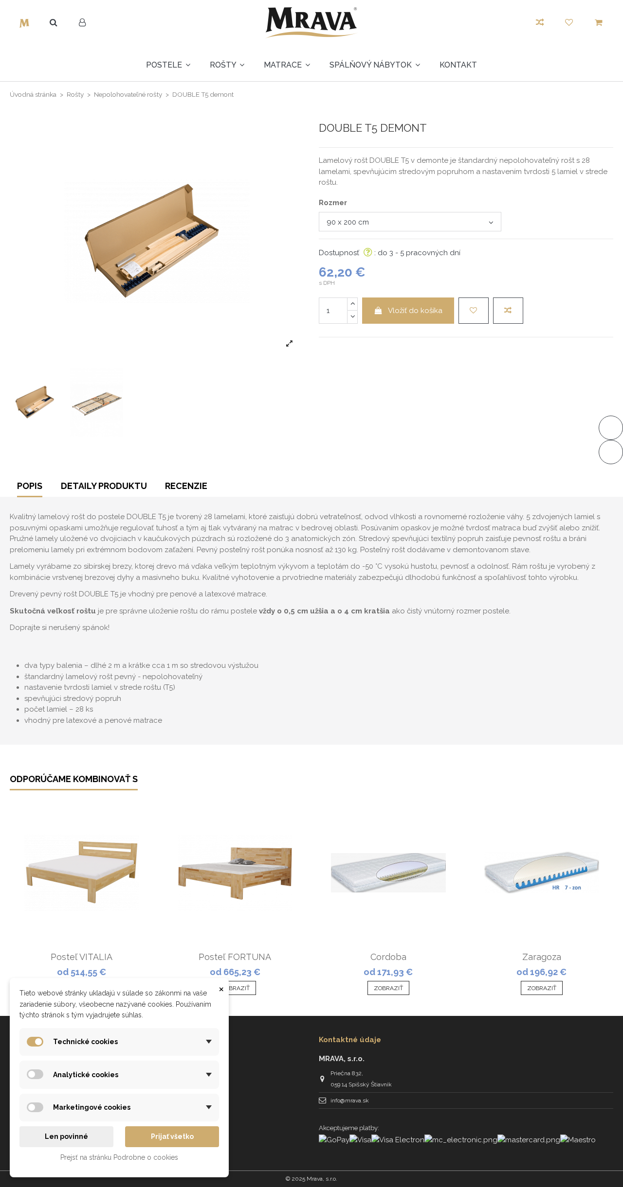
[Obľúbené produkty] (569, 23)
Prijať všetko (172, 1136)
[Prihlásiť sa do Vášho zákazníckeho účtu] (82, 23)
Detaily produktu (104, 486)
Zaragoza (541, 957)
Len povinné (66, 1136)
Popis (29, 486)
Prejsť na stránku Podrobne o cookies (119, 1157)
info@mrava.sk (349, 1100)
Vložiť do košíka (415, 310)
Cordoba (388, 957)
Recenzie (186, 486)
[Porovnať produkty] (540, 23)
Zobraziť (235, 988)
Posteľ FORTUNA (235, 957)
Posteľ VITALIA (81, 957)
